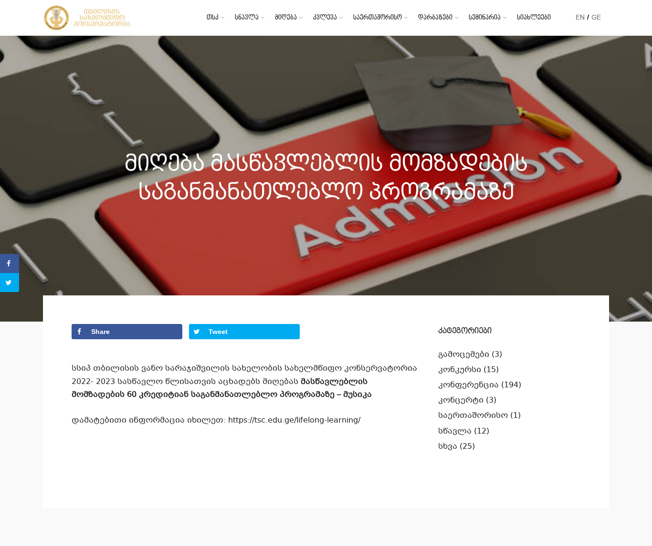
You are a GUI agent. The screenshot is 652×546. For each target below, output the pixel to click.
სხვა (447, 447)
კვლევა (325, 17)
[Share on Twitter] (9, 282)
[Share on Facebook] (9, 263)
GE (596, 17)
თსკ (213, 17)
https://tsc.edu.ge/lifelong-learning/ (294, 420)
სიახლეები (534, 17)
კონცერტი (461, 400)
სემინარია (485, 17)
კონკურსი (459, 370)
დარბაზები (435, 17)
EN (580, 17)
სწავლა (247, 17)
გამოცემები (463, 355)
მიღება (286, 17)
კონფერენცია (468, 385)
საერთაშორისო (377, 17)
